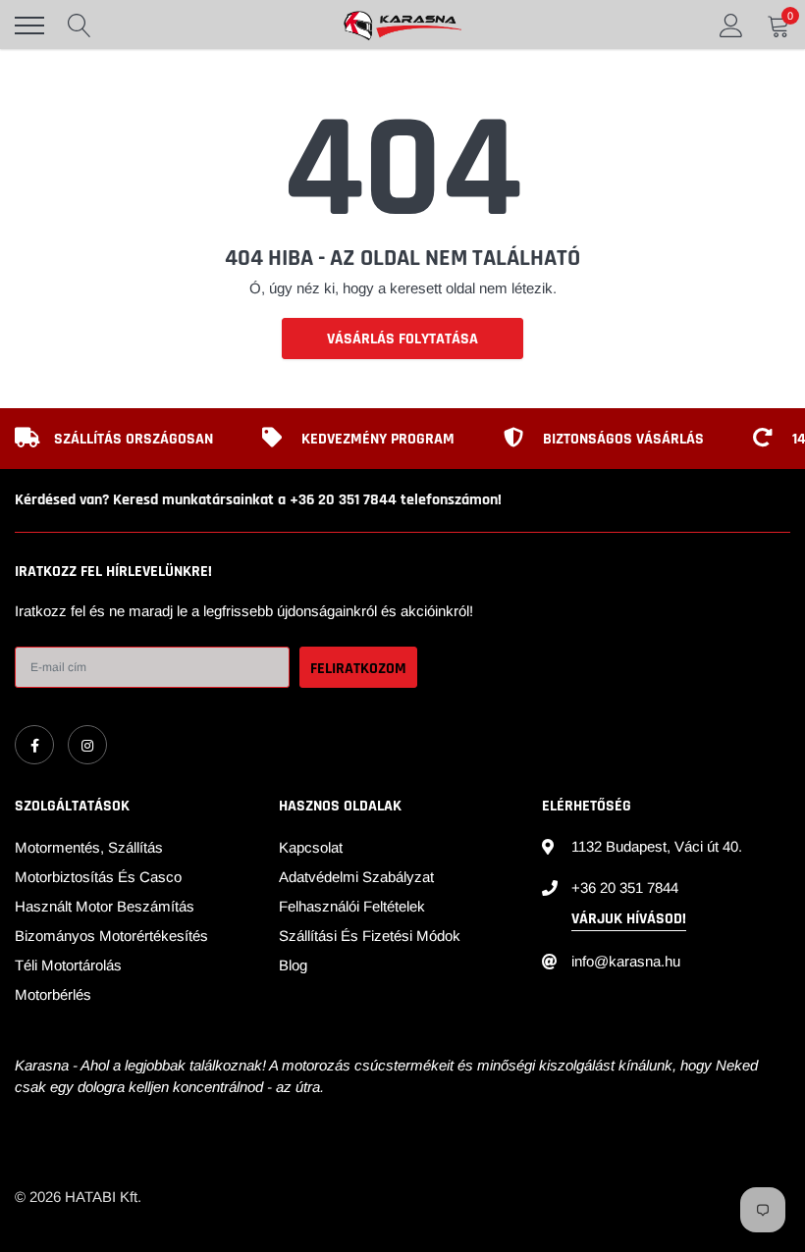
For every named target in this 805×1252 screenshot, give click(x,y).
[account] (731, 25)
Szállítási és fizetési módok (369, 935)
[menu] (29, 25)
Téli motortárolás (68, 965)
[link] (34, 744)
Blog (293, 965)
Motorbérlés (53, 994)
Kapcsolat (311, 847)
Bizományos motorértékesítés (111, 935)
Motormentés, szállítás (89, 847)
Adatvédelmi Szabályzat (356, 876)
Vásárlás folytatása (402, 339)
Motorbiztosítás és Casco (98, 876)
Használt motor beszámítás (104, 906)
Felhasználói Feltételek (352, 906)
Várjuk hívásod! (628, 919)
